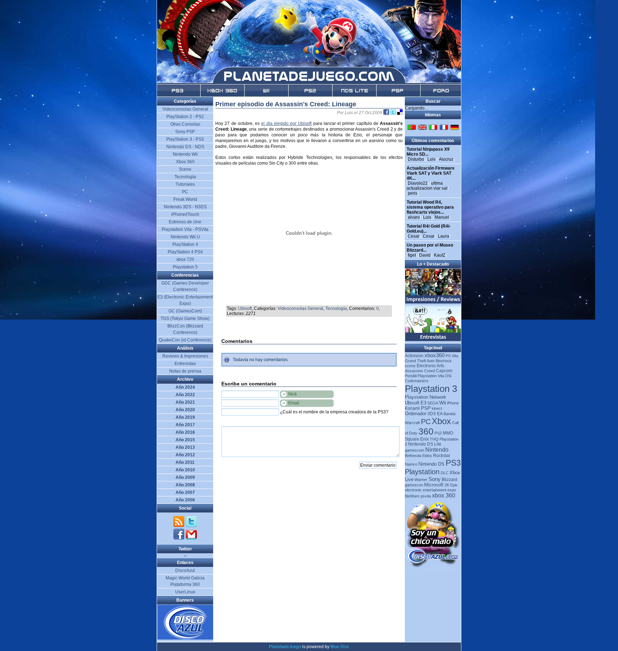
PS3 (453, 462)
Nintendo (436, 450)
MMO (448, 433)
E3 (423, 402)
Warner (421, 479)
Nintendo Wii (185, 154)
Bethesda (413, 455)
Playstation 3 (431, 388)
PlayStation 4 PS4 (185, 251)
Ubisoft (245, 308)
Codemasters (416, 381)
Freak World (185, 199)
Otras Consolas (185, 124)
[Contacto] (191, 538)
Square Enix (417, 439)
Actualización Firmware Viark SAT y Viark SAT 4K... (431, 173)
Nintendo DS (431, 464)
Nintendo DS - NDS (185, 146)
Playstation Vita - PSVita (185, 229)
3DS (431, 413)
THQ (434, 439)
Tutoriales (185, 184)
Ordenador (415, 413)
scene (410, 366)
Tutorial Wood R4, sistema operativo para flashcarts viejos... (430, 207)
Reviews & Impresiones (185, 356)
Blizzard (449, 479)
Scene (185, 169)
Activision (414, 355)
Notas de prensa (185, 371)
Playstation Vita (431, 376)
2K (447, 485)
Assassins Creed (420, 371)
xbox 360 (443, 495)
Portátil (411, 376)
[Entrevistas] (433, 339)
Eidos (427, 455)
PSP (426, 408)
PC (426, 422)
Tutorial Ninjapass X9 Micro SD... (428, 152)
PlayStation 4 (185, 244)
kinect (437, 408)
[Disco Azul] (185, 638)
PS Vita (452, 356)
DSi (448, 376)
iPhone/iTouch (185, 214)
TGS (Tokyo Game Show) (185, 318)
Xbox (441, 421)
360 (425, 431)
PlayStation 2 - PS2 (185, 116)
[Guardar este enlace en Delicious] (400, 112)
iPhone (453, 403)
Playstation (422, 472)
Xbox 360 (185, 161)
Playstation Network (425, 397)
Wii (442, 402)
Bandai (449, 414)
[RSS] (179, 526)
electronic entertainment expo (430, 490)
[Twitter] (191, 526)
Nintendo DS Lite (424, 444)
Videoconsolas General (300, 308)
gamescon (414, 485)
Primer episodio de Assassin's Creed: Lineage (285, 104)
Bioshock (444, 361)
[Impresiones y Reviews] (433, 302)
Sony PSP (185, 131)
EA (439, 413)
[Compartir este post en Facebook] (386, 112)
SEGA (432, 403)
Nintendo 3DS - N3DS (185, 206)
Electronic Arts (430, 365)
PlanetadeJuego (285, 646)
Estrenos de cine (185, 221)
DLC (444, 473)
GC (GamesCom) (185, 311)
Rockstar (441, 455)
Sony (434, 479)
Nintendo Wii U (185, 236)
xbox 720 (185, 259)
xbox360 (435, 355)
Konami (412, 408)
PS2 (438, 433)
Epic (454, 485)
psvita (426, 496)
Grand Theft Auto (420, 361)
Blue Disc (339, 646)
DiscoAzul (185, 570)
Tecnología (336, 308)
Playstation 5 (185, 266)
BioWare (412, 496)
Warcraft (412, 423)
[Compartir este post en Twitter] (393, 112)
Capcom (444, 370)
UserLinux (185, 591)
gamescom (414, 450)
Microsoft (433, 484)
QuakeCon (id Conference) (185, 339)
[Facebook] (179, 538)
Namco (411, 464)
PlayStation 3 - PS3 (185, 139)
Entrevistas (185, 363)
